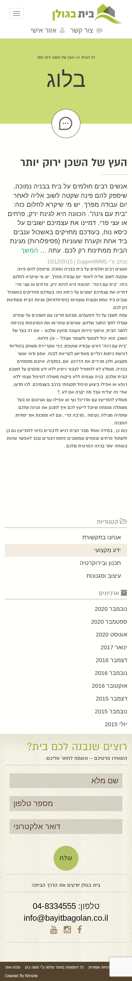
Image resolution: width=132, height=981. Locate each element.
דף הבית (88, 57)
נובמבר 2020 (111, 609)
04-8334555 (54, 906)
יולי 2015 (116, 724)
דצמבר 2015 (111, 698)
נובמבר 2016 (111, 673)
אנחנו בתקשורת (101, 537)
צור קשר (81, 30)
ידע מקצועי (107, 550)
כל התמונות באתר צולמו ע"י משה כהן (54, 967)
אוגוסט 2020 (111, 634)
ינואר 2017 (114, 647)
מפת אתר (12, 967)
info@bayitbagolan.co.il (66, 918)
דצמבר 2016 (111, 660)
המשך (29, 250)
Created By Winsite (21, 976)
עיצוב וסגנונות (104, 576)
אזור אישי (43, 30)
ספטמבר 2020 (109, 622)
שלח (66, 858)
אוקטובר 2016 (109, 686)
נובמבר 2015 (111, 711)
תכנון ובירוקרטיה (100, 563)
